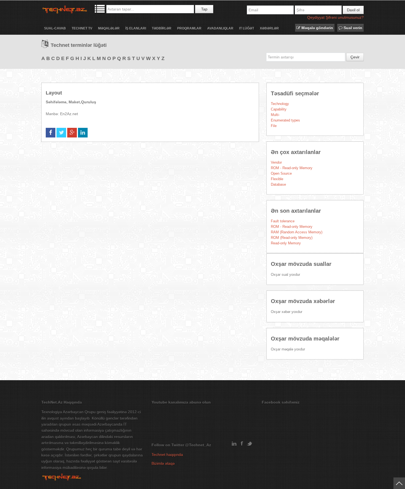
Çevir (355, 57)
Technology (280, 104)
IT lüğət (246, 28)
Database (278, 184)
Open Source (281, 173)
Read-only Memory (286, 243)
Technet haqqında (167, 454)
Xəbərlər (269, 28)
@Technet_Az (198, 445)
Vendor (276, 162)
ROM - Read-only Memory (291, 168)
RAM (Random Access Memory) (296, 232)
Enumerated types (285, 120)
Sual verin (352, 28)
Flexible (277, 179)
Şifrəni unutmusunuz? (345, 17)
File (274, 126)
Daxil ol (353, 10)
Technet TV (82, 28)
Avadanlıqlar (220, 28)
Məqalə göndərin (316, 28)
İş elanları (135, 28)
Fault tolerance (283, 221)
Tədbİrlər (161, 28)
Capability (279, 109)
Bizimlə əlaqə (163, 463)
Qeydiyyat (316, 17)
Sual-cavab (55, 28)
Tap (204, 9)
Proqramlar (189, 28)
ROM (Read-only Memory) (291, 238)
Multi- (275, 115)
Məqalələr (109, 28)
